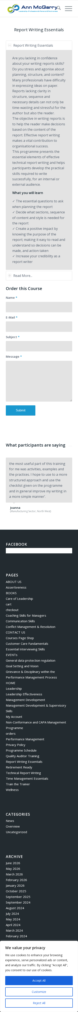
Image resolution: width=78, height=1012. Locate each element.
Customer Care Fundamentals (27, 643)
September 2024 (18, 902)
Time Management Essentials (27, 778)
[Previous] (58, 462)
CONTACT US (15, 632)
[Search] (57, 8)
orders (11, 733)
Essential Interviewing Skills (25, 649)
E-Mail (11, 317)
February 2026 (16, 880)
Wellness (12, 790)
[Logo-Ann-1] (32, 8)
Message (14, 356)
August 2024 (15, 908)
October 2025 (16, 891)
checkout (12, 610)
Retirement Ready (19, 767)
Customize (39, 992)
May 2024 (13, 919)
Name (11, 297)
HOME (10, 683)
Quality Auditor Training (22, 756)
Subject (13, 337)
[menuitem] (57, 8)
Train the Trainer (18, 784)
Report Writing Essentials (24, 761)
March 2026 (14, 874)
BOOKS (11, 593)
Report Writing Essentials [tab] (33, 45)
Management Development (25, 700)
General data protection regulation (30, 660)
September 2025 (18, 897)
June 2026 (13, 863)
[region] (39, 976)
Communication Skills (20, 621)
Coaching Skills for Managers (26, 615)
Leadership (14, 688)
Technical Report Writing (23, 773)
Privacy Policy (15, 745)
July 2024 (12, 913)
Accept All (39, 980)
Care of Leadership (19, 598)
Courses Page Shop (20, 638)
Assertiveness (16, 587)
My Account (14, 716)
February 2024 (16, 936)
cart (8, 604)
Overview (13, 826)
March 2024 (14, 930)
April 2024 (13, 925)
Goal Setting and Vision (22, 666)
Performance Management (25, 739)
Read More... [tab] (22, 275)
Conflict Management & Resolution (30, 627)
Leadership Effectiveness (24, 694)
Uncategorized (16, 832)
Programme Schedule (21, 750)
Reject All (39, 1003)
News (10, 821)
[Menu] (66, 8)
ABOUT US (13, 582)
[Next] (68, 462)
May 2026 (13, 868)
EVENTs (11, 655)
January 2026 (15, 885)
